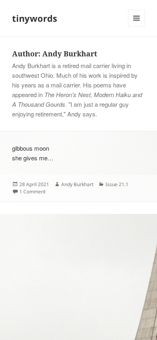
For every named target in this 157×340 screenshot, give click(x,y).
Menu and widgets (136, 26)
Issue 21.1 (116, 184)
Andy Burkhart (77, 184)
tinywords (34, 18)
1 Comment (32, 191)
